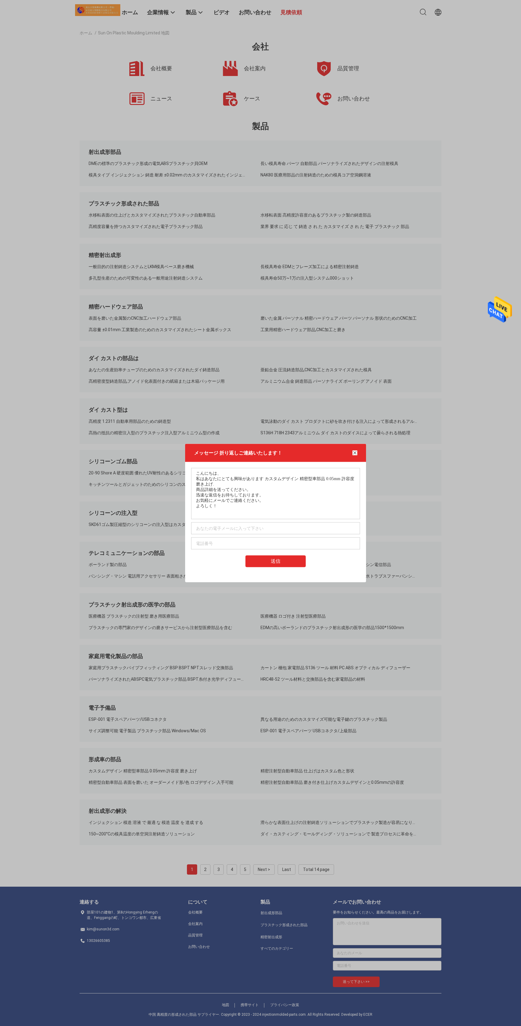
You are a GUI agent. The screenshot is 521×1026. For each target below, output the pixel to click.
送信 (275, 561)
